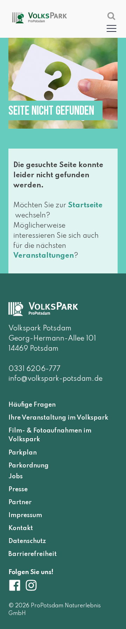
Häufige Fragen (32, 405)
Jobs (15, 476)
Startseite (85, 205)
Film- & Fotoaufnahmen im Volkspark (49, 435)
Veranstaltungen (43, 255)
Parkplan (22, 453)
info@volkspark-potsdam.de (55, 379)
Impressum (25, 515)
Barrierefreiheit (32, 554)
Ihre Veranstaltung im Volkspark (58, 418)
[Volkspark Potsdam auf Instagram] (31, 585)
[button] (111, 28)
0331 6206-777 (34, 369)
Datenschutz (27, 541)
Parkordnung (28, 466)
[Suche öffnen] (111, 15)
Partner (19, 502)
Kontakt (20, 528)
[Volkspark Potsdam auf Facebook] (16, 585)
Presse (18, 489)
